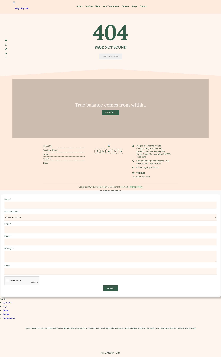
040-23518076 (143, 160)
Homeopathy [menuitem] (9, 318)
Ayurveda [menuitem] (7, 302)
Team (45, 154)
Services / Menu (50, 150)
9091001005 (155, 163)
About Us (47, 146)
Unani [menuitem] (5, 310)
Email (7, 224)
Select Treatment (11, 211)
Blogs (45, 163)
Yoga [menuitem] (5, 306)
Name (7, 199)
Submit (110, 288)
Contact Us (110, 112)
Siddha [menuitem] (6, 314)
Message (9, 248)
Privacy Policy (136, 186)
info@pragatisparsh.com (147, 167)
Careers (46, 158)
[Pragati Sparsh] (20, 7)
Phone (7, 236)
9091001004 (142, 163)
